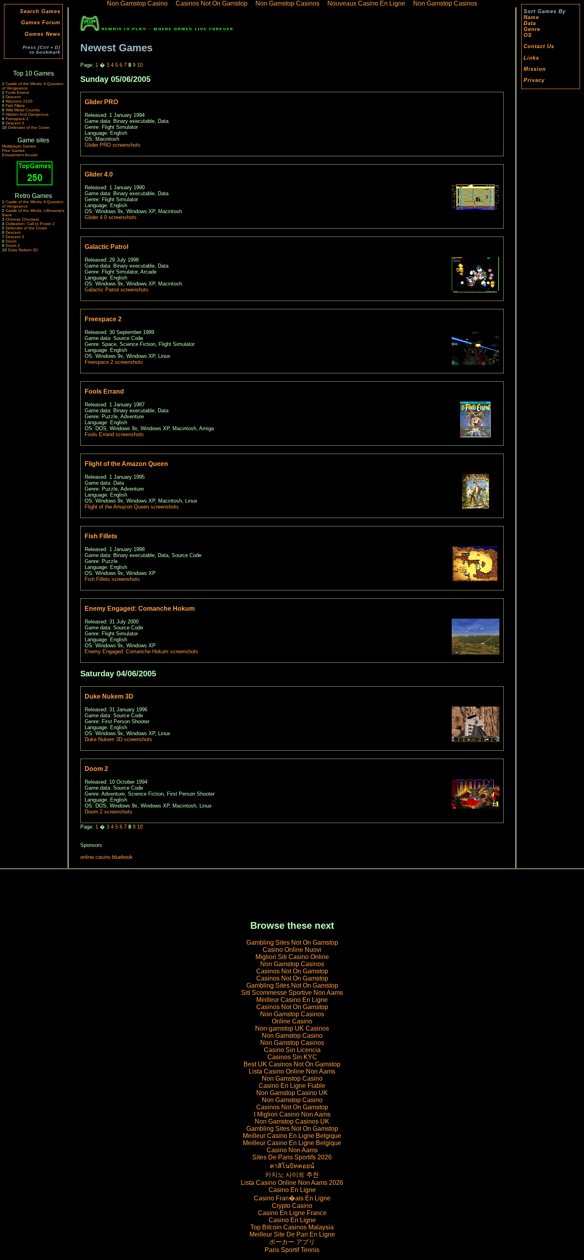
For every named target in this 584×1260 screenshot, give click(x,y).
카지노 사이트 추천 (292, 1174)
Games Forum (40, 22)
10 (140, 65)
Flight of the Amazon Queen (126, 463)
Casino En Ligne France (292, 1213)
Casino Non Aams (292, 1150)
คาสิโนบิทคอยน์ (292, 1166)
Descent (13, 97)
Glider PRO (101, 102)
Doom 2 (13, 245)
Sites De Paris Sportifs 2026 (292, 1157)
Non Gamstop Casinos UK (292, 1121)
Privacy (534, 80)
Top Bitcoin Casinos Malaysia (292, 1227)
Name (531, 17)
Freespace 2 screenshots (114, 362)
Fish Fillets (15, 105)
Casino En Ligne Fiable (292, 1085)
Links (531, 58)
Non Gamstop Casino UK (292, 1092)
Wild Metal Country (23, 110)
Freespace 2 (17, 118)
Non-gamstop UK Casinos (292, 1028)
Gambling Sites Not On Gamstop (292, 942)
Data (530, 23)
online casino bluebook (106, 857)
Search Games (40, 11)
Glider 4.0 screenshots (111, 217)
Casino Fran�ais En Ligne (292, 1198)
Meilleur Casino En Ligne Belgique (292, 1135)
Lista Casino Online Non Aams (292, 1071)
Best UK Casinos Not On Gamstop (292, 1064)
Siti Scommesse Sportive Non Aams (292, 992)
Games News (42, 34)
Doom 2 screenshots (108, 812)
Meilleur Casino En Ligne (292, 999)
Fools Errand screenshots (114, 434)
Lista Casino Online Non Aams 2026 (292, 1182)
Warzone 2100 (19, 101)
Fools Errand (17, 92)
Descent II (15, 123)
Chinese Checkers (22, 219)
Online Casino (292, 1021)
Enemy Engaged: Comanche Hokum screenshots (141, 651)
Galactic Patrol (106, 246)
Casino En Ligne (292, 1189)
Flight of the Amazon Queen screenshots (132, 507)
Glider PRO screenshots (113, 145)
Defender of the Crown (29, 127)
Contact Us (539, 46)
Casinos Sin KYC (292, 1057)
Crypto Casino (292, 1205)
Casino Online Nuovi (292, 949)
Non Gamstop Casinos (292, 964)
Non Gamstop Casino (292, 1035)
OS (528, 35)
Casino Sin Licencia (292, 1049)
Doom (11, 241)
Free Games (13, 150)
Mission (535, 69)
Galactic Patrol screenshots (117, 290)
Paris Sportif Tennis (292, 1249)
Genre (532, 29)
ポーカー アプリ (292, 1242)
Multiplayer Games (19, 146)
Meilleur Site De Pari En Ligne (292, 1234)
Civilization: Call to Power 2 (30, 223)
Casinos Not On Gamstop (292, 971)
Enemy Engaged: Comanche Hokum (140, 608)
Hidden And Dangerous (27, 114)
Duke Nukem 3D (23, 250)
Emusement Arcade (20, 155)
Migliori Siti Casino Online (292, 956)
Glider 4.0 (99, 174)
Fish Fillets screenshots (112, 579)
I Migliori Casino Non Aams (292, 1114)
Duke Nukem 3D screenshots (118, 739)
